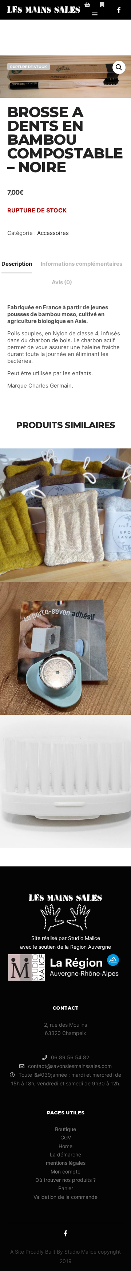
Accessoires (53, 232)
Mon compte (65, 1171)
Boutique (65, 1129)
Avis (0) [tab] (62, 282)
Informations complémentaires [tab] (81, 263)
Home (65, 1146)
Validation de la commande (65, 1197)
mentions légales (66, 1163)
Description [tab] (16, 263)
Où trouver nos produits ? (65, 1180)
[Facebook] (119, 10)
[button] (119, 67)
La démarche (65, 1154)
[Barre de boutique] (87, 4)
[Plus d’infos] (102, 4)
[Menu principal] (95, 14)
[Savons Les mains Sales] (43, 10)
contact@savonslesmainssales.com (70, 1066)
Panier (65, 1188)
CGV (65, 1137)
